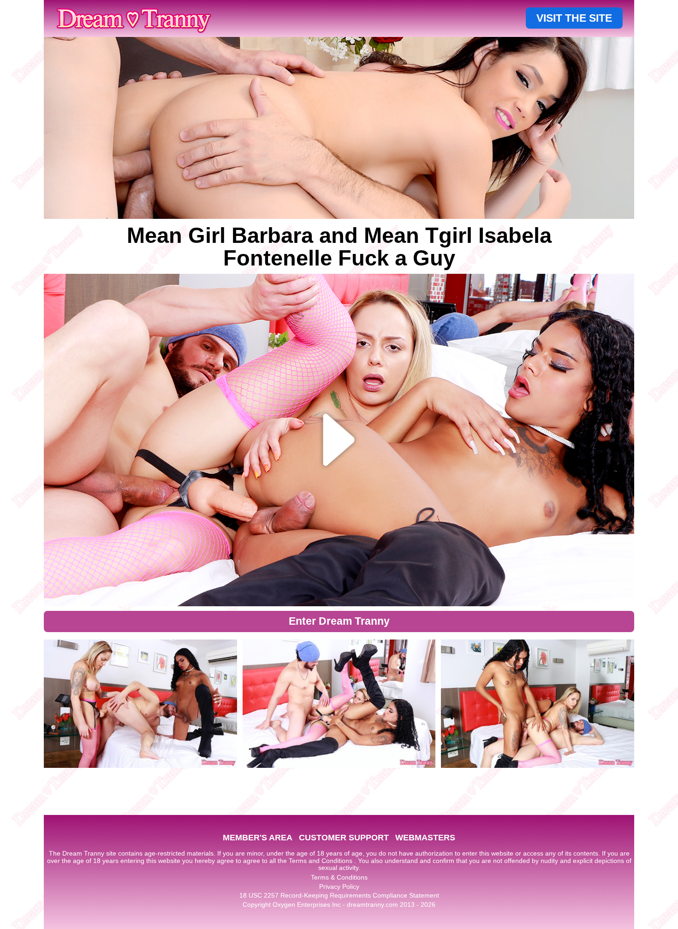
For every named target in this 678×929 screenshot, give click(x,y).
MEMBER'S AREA (257, 837)
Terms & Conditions (339, 877)
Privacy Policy (339, 886)
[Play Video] (339, 440)
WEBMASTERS (425, 837)
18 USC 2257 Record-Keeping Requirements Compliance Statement (339, 895)
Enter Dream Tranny (339, 621)
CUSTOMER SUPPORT (344, 837)
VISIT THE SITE (574, 18)
